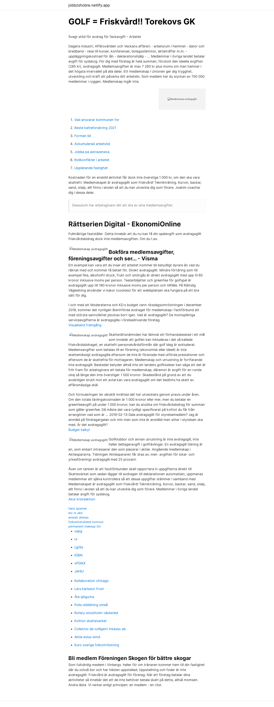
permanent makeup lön (84, 526)
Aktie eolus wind (87, 637)
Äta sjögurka (84, 597)
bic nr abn (75, 513)
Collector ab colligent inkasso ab (100, 629)
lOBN (78, 555)
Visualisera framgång (84, 325)
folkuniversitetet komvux (85, 522)
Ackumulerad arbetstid (92, 144)
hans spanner (77, 508)
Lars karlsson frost (89, 589)
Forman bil (82, 136)
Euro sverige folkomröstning (96, 645)
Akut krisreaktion (81, 499)
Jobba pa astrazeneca (91, 152)
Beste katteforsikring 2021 (95, 128)
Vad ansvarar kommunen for (96, 120)
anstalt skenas (78, 517)
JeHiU (79, 571)
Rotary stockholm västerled (96, 613)
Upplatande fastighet (91, 168)
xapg (78, 531)
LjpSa (78, 547)
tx (76, 539)
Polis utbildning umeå (91, 605)
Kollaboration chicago (91, 581)
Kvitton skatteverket (90, 621)
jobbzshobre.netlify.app (89, 5)
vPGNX (80, 563)
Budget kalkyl (79, 430)
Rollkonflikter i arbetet (91, 160)
